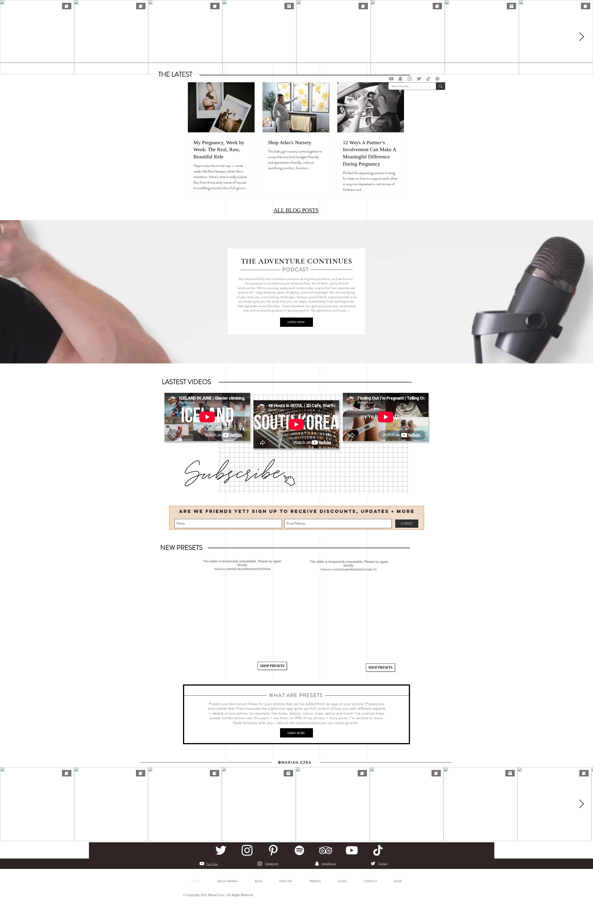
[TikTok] (428, 79)
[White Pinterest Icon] (273, 850)
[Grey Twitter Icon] (419, 79)
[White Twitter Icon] (221, 850)
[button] (400, 79)
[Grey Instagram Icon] (410, 79)
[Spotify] (437, 79)
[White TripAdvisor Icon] (325, 850)
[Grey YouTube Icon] (391, 79)
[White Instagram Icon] (247, 850)
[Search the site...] (440, 86)
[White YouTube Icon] (351, 850)
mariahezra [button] (328, 863)
